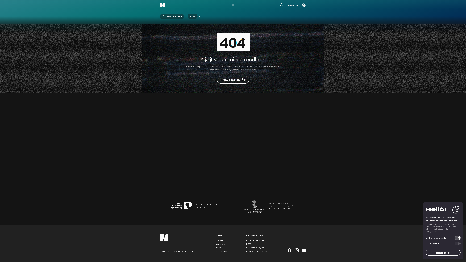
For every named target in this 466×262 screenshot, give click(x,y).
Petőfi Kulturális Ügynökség (257, 251)
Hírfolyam (219, 240)
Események (220, 244)
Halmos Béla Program (255, 247)
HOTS (248, 244)
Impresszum (190, 251)
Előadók (218, 247)
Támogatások (221, 251)
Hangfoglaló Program (255, 240)
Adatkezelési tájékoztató (170, 251)
